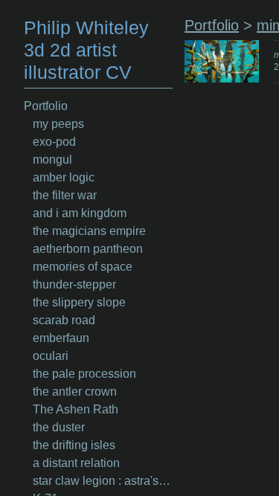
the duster (59, 427)
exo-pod (54, 141)
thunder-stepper (74, 284)
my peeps (58, 123)
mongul (52, 159)
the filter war (65, 195)
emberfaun (61, 338)
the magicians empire (89, 231)
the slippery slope (79, 302)
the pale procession (84, 373)
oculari (50, 356)
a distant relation (76, 463)
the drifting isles (74, 445)
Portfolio (46, 106)
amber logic (63, 177)
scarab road (64, 320)
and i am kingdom (79, 213)
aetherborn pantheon (88, 248)
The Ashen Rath (75, 409)
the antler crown (75, 391)
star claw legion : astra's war (103, 480)
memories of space (82, 266)
